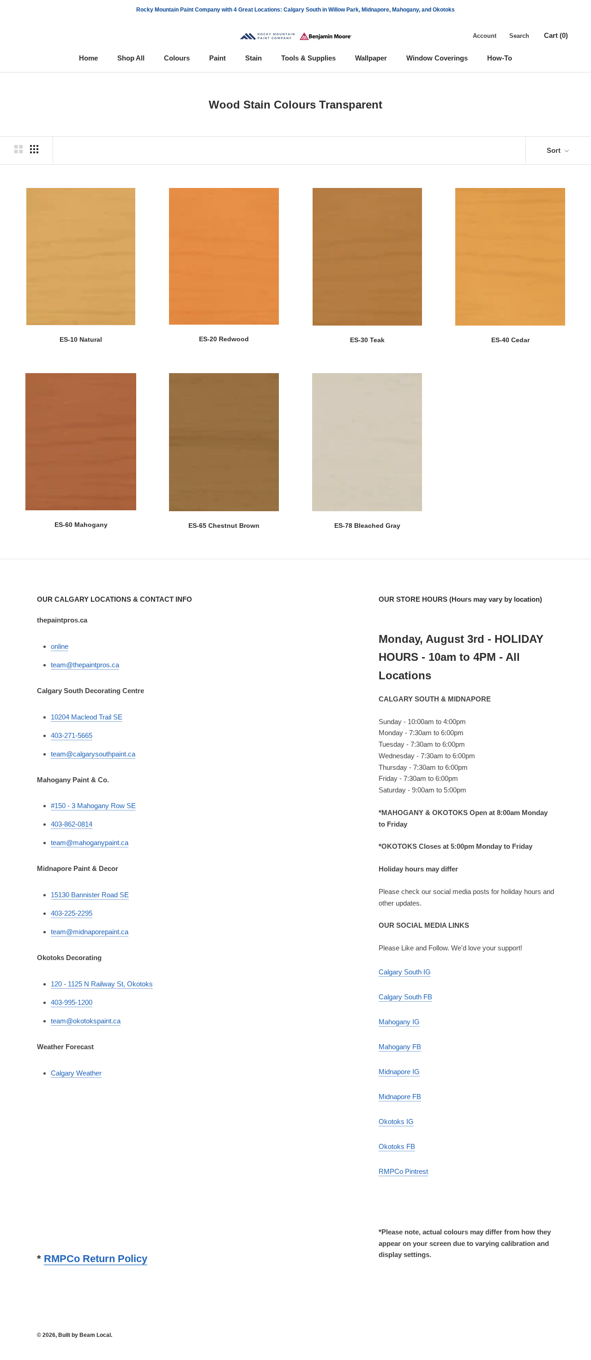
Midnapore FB (400, 1096)
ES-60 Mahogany (81, 524)
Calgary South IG (405, 972)
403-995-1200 (71, 1002)
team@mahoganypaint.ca (89, 842)
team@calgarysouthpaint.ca (93, 754)
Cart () (556, 35)
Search (519, 35)
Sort (554, 150)
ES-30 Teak (367, 340)
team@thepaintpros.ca (85, 665)
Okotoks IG (396, 1121)
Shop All (131, 58)
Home (88, 58)
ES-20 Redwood (224, 339)
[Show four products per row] (34, 149)
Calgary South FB (405, 997)
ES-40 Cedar (510, 340)
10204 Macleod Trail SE (86, 717)
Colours (177, 58)
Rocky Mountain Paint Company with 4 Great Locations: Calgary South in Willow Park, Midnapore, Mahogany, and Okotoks (295, 9)
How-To (499, 58)
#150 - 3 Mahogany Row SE (93, 806)
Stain (253, 58)
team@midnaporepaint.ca (89, 932)
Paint (217, 58)
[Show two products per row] (18, 149)
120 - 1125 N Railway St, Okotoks (102, 984)
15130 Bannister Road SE (90, 895)
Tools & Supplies (308, 58)
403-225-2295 (71, 913)
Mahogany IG (399, 1022)
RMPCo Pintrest (403, 1171)
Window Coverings (437, 58)
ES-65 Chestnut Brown (223, 525)
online (59, 646)
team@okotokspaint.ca (86, 1021)
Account (484, 35)
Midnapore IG (399, 1072)
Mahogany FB (400, 1047)
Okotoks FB (397, 1146)
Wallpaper (371, 58)
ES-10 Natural (81, 339)
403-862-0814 (71, 824)
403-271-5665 (71, 735)
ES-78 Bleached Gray (367, 525)
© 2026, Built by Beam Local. (74, 1335)
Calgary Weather (76, 1073)
